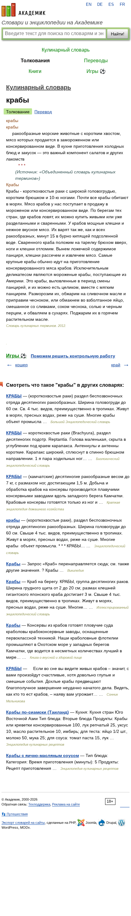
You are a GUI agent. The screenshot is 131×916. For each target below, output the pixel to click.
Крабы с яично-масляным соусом (42, 755)
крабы (13, 520)
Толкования (35, 60)
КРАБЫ (14, 395)
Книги (35, 71)
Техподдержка (39, 804)
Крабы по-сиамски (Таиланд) (37, 712)
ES (111, 4)
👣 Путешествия (15, 814)
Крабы (13, 563)
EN (88, 4)
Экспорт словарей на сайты (23, 822)
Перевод (43, 111)
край (115, 364)
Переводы (96, 60)
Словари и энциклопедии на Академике (52, 23)
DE (100, 4)
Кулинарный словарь (66, 49)
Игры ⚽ (96, 71)
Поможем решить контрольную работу (73, 355)
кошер (21, 364)
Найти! (117, 33)
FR (122, 4)
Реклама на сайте (66, 804)
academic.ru (23, 9)
